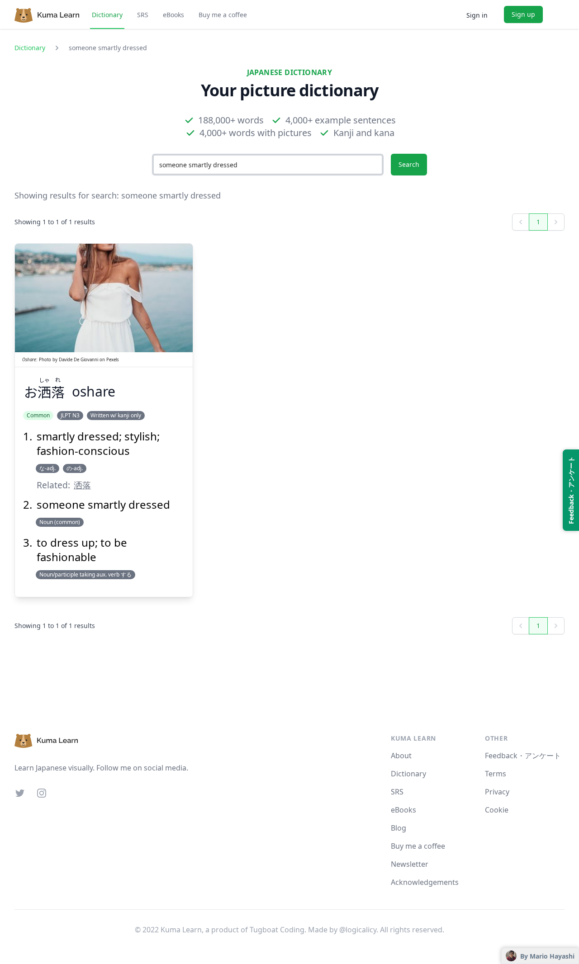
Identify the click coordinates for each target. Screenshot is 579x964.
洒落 (82, 485)
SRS (142, 14)
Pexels (112, 360)
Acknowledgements (425, 882)
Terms (495, 774)
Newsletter (409, 864)
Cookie (496, 810)
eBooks (173, 14)
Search (409, 164)
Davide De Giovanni (78, 360)
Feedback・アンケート (523, 756)
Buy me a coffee (223, 14)
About (401, 756)
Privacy (497, 792)
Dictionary (107, 14)
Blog (398, 828)
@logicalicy (357, 930)
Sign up (523, 14)
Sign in (477, 15)
